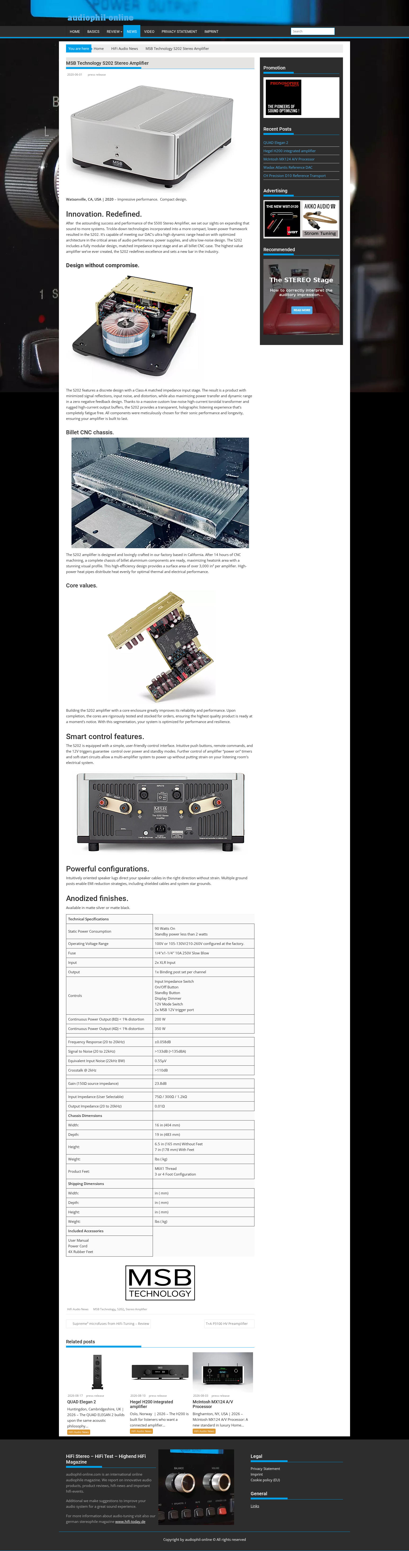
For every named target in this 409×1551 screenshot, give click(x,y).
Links (255, 1506)
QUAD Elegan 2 (275, 142)
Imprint (211, 32)
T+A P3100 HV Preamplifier (227, 1323)
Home (75, 32)
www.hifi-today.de (130, 1521)
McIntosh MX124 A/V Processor (289, 159)
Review (113, 32)
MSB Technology (104, 1309)
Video (149, 32)
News (132, 32)
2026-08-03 (200, 1396)
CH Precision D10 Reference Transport (294, 175)
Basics (93, 32)
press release (97, 75)
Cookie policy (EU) (265, 1480)
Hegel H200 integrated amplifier (289, 150)
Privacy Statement (179, 32)
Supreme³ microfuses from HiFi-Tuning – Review (111, 1323)
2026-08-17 (75, 1396)
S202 (120, 1309)
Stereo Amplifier (136, 1309)
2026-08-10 (138, 1396)
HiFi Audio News (78, 1309)
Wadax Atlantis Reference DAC (287, 167)
